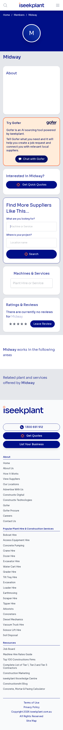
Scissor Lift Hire (12, 630)
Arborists (8, 609)
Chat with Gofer (34, 159)
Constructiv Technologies (17, 500)
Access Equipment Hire (16, 540)
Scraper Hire (10, 598)
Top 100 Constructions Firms (19, 659)
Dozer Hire (9, 556)
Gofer (6, 505)
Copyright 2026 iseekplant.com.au (31, 711)
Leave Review (42, 324)
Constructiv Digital (13, 494)
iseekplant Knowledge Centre (20, 678)
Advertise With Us (13, 489)
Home (6, 15)
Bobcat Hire (10, 535)
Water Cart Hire (12, 566)
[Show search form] (5, 5)
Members (19, 15)
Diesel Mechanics (13, 619)
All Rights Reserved (31, 716)
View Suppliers (11, 479)
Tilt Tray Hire (10, 577)
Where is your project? (19, 234)
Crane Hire (9, 550)
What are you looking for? (20, 218)
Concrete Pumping (13, 545)
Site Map (31, 720)
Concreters (9, 614)
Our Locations (11, 484)
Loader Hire (9, 587)
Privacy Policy (31, 707)
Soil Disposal (10, 635)
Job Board (9, 649)
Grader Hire (9, 571)
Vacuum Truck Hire (13, 624)
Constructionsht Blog (15, 683)
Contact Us (9, 521)
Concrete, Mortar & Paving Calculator (24, 689)
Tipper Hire (9, 603)
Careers (7, 515)
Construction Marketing (16, 673)
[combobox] (31, 226)
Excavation (9, 582)
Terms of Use (31, 702)
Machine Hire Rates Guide (17, 654)
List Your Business (31, 444)
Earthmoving (10, 593)
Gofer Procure (11, 510)
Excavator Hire (11, 561)
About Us (8, 468)
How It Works (10, 473)
